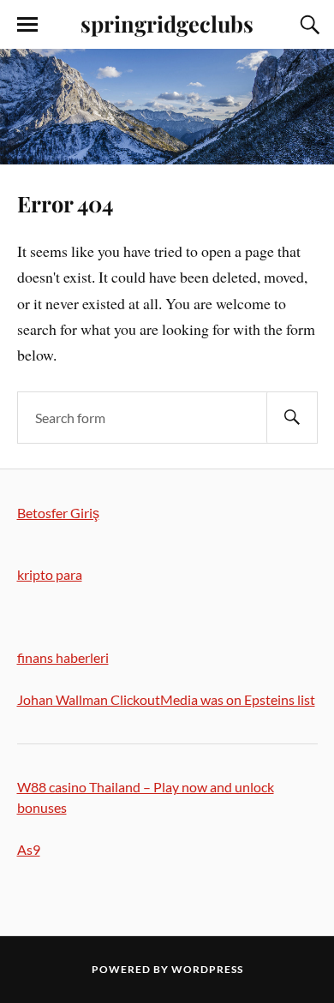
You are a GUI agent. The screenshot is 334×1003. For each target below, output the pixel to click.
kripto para (49, 574)
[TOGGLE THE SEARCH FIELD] (307, 25)
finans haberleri (63, 657)
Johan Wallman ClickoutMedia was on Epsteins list (166, 699)
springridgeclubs (167, 23)
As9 (28, 849)
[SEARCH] (292, 417)
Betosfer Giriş (58, 512)
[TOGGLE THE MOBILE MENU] (27, 25)
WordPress (207, 969)
